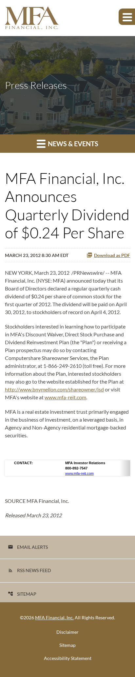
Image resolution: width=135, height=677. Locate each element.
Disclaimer (67, 632)
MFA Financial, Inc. (54, 617)
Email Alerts (28, 547)
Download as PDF (112, 255)
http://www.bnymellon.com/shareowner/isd (54, 389)
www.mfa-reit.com (65, 397)
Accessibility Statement (67, 658)
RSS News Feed (29, 570)
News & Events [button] (72, 144)
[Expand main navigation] (127, 17)
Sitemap (22, 594)
